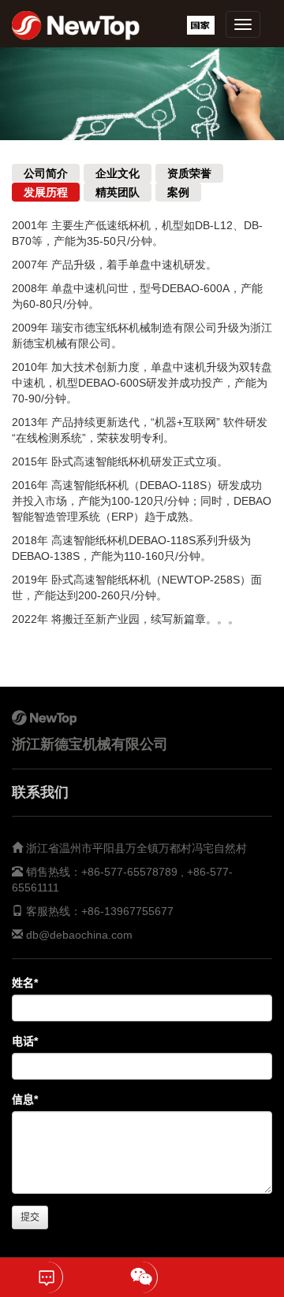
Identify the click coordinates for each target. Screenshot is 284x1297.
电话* (25, 1041)
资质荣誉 (189, 173)
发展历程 (46, 192)
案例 (178, 192)
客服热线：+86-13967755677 (98, 911)
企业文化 (117, 173)
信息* (25, 1099)
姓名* (25, 982)
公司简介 (46, 173)
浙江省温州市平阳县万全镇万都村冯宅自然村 (136, 848)
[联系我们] (47, 1277)
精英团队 (117, 192)
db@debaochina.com (79, 934)
